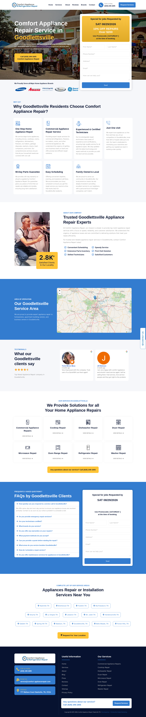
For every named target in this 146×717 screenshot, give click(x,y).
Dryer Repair (118, 428)
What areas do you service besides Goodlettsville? (38, 545)
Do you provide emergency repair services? (35, 516)
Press (64, 678)
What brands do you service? (30, 526)
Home (50, 5)
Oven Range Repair (58, 453)
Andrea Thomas (67, 366)
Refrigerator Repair (88, 453)
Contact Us (143, 337)
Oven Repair (102, 682)
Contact (92, 5)
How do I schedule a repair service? (32, 550)
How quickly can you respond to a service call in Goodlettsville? (43, 504)
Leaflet (129, 332)
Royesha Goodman (103, 366)
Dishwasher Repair (88, 428)
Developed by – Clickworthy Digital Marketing (114, 712)
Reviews (75, 5)
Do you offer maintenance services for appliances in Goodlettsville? (44, 555)
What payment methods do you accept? (34, 536)
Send (106, 85)
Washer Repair (118, 453)
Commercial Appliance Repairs (109, 664)
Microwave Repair (28, 453)
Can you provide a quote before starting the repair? (38, 540)
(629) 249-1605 (26, 671)
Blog (63, 675)
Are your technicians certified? (30, 521)
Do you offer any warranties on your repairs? (36, 531)
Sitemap (65, 689)
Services (58, 5)
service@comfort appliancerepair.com (35, 682)
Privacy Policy (67, 692)
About (67, 5)
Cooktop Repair (58, 428)
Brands (84, 5)
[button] (59, 5)
